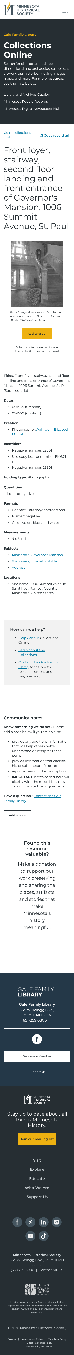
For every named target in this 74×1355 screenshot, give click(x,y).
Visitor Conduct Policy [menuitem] (39, 1342)
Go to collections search (17, 134)
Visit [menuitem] (37, 1160)
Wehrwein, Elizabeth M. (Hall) (35, 561)
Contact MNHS (51, 1270)
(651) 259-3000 (22, 1270)
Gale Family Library (20, 35)
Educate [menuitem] (37, 1178)
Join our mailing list (37, 1139)
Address (18, 567)
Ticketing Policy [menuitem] (57, 1339)
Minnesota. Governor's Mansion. (38, 555)
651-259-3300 (35, 1020)
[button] (65, 9)
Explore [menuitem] (37, 1169)
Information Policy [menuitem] (32, 1339)
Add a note (17, 815)
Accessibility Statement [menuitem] (39, 1346)
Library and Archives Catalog (27, 94)
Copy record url (56, 135)
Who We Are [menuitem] (37, 1188)
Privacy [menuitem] (12, 1339)
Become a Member (37, 1056)
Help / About (28, 638)
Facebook (37, 1039)
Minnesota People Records (26, 101)
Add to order (37, 333)
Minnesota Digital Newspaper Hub (32, 109)
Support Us (37, 1072)
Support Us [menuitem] (37, 1197)
